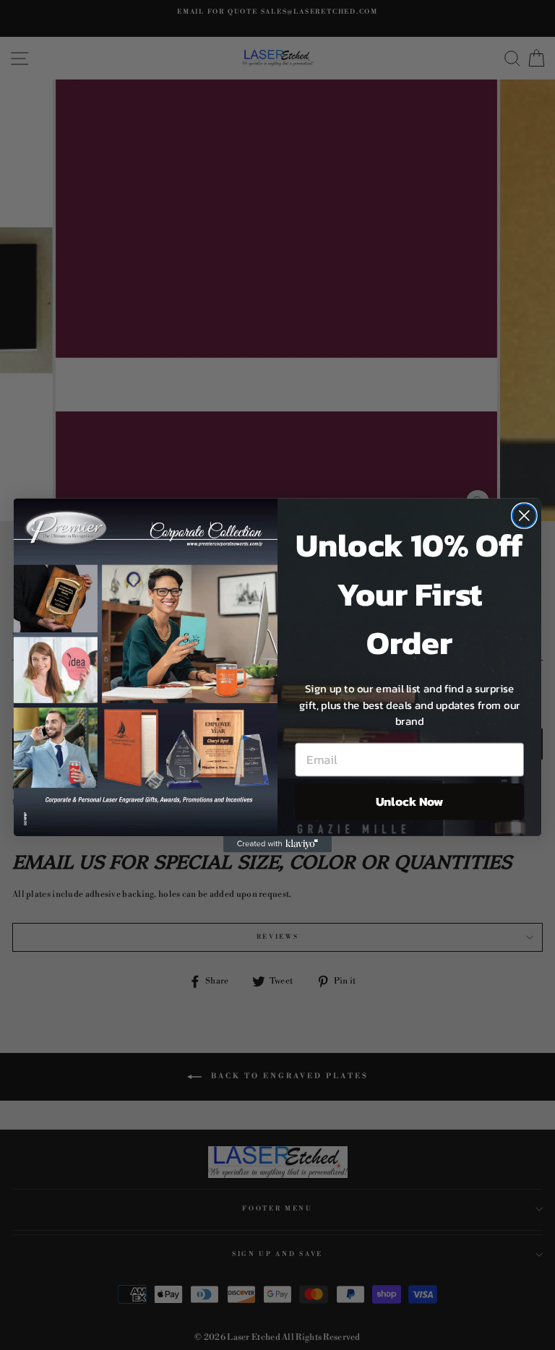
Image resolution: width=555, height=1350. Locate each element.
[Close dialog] (524, 516)
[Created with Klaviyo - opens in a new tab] (277, 843)
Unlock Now (410, 801)
